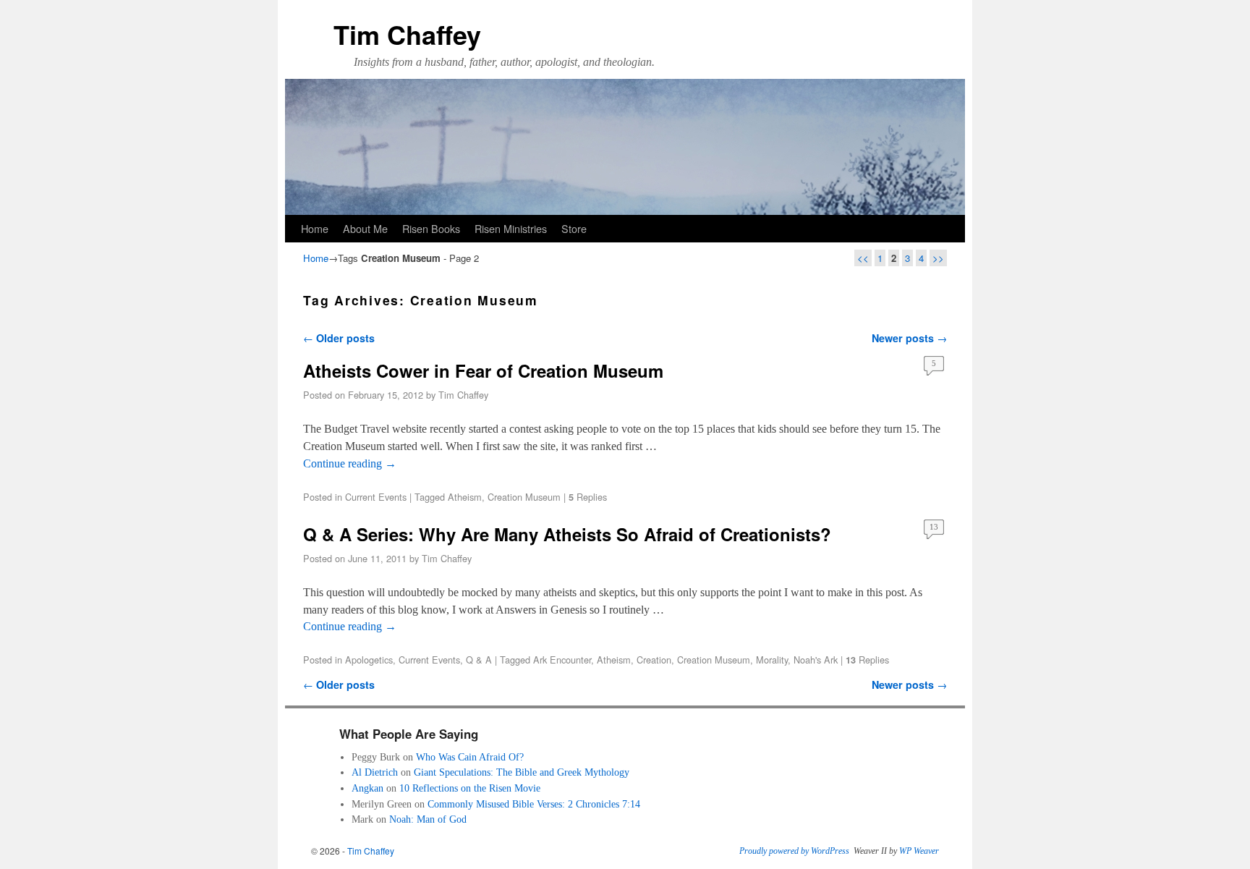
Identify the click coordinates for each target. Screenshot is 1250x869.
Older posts (339, 338)
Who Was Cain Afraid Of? (470, 757)
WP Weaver (919, 851)
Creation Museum (524, 497)
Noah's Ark (816, 659)
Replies (588, 497)
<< (863, 258)
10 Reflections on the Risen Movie (469, 788)
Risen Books (431, 228)
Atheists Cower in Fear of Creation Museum (483, 370)
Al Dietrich (375, 772)
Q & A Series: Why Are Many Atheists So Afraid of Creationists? (567, 534)
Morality (772, 659)
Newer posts (909, 338)
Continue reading (349, 463)
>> (938, 258)
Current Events (376, 497)
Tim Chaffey (407, 34)
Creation (654, 659)
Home (314, 228)
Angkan (367, 788)
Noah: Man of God (428, 819)
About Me (365, 228)
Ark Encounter (562, 659)
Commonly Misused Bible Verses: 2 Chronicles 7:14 (534, 804)
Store (574, 228)
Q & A (479, 659)
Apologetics (369, 659)
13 (934, 526)
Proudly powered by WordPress (794, 851)
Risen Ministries (511, 228)
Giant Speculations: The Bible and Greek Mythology (521, 772)
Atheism (465, 497)
